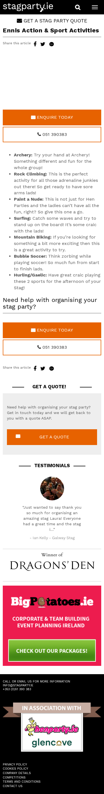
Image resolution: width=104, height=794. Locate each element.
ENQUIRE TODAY (54, 117)
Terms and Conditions (21, 781)
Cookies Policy (15, 768)
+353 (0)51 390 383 (17, 689)
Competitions (14, 777)
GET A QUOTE (54, 436)
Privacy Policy (15, 764)
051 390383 (54, 134)
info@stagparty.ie (18, 685)
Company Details (17, 773)
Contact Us (12, 786)
